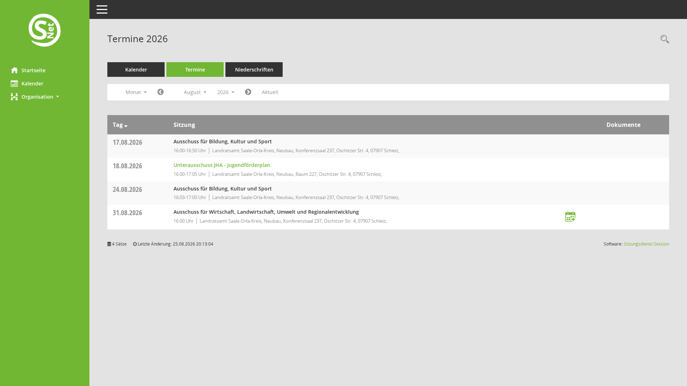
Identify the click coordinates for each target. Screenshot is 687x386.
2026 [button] (223, 92)
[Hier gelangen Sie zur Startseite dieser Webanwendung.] (44, 31)
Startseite (33, 70)
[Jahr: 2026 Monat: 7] (160, 92)
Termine (195, 69)
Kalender (32, 83)
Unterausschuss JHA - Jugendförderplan (222, 165)
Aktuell (270, 92)
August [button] (193, 92)
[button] (44, 96)
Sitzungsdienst (646, 244)
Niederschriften (254, 69)
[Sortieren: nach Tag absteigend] (125, 125)
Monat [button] (134, 92)
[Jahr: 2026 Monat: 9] (248, 92)
